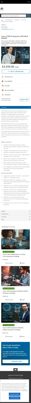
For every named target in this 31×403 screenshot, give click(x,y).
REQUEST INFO (24, 99)
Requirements (5, 214)
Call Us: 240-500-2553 (15, 71)
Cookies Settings (14, 398)
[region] (14, 390)
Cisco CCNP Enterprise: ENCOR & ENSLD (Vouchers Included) (15, 292)
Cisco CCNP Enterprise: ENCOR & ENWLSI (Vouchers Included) (13, 329)
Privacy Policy (25, 390)
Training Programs (8, 19)
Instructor (3, 216)
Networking (16, 19)
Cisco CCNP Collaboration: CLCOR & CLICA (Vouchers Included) (14, 255)
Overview (3, 107)
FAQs (2, 219)
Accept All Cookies (14, 394)
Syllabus (3, 211)
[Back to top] (15, 375)
